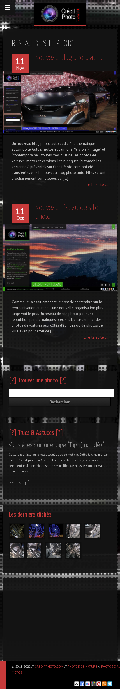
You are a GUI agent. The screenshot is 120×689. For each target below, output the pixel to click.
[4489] (17, 550)
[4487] (53, 550)
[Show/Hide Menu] (7, 7)
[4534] (36, 531)
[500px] (76, 683)
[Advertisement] (60, 622)
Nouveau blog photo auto (69, 58)
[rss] (104, 683)
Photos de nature (82, 667)
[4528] (56, 531)
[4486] (73, 550)
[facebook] (82, 683)
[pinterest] (98, 683)
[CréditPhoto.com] (60, 12)
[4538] (17, 531)
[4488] (34, 550)
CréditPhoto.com (49, 667)
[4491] (73, 531)
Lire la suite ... (96, 184)
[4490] (92, 531)
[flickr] (87, 683)
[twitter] (109, 683)
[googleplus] (93, 683)
